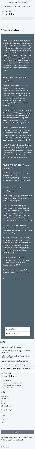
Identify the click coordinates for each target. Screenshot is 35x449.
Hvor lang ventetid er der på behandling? (15, 361)
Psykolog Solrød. (17, 440)
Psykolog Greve (12, 437)
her (11, 105)
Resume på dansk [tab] (11, 329)
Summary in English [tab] (12, 334)
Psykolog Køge (6, 440)
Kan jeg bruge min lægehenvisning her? (14, 365)
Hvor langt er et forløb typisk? (11, 347)
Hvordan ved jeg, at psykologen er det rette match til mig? (15, 351)
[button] (17, 18)
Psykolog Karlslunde (25, 437)
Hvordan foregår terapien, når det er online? (16, 369)
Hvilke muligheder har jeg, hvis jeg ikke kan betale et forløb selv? (15, 356)
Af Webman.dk (6, 447)
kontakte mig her (23, 272)
